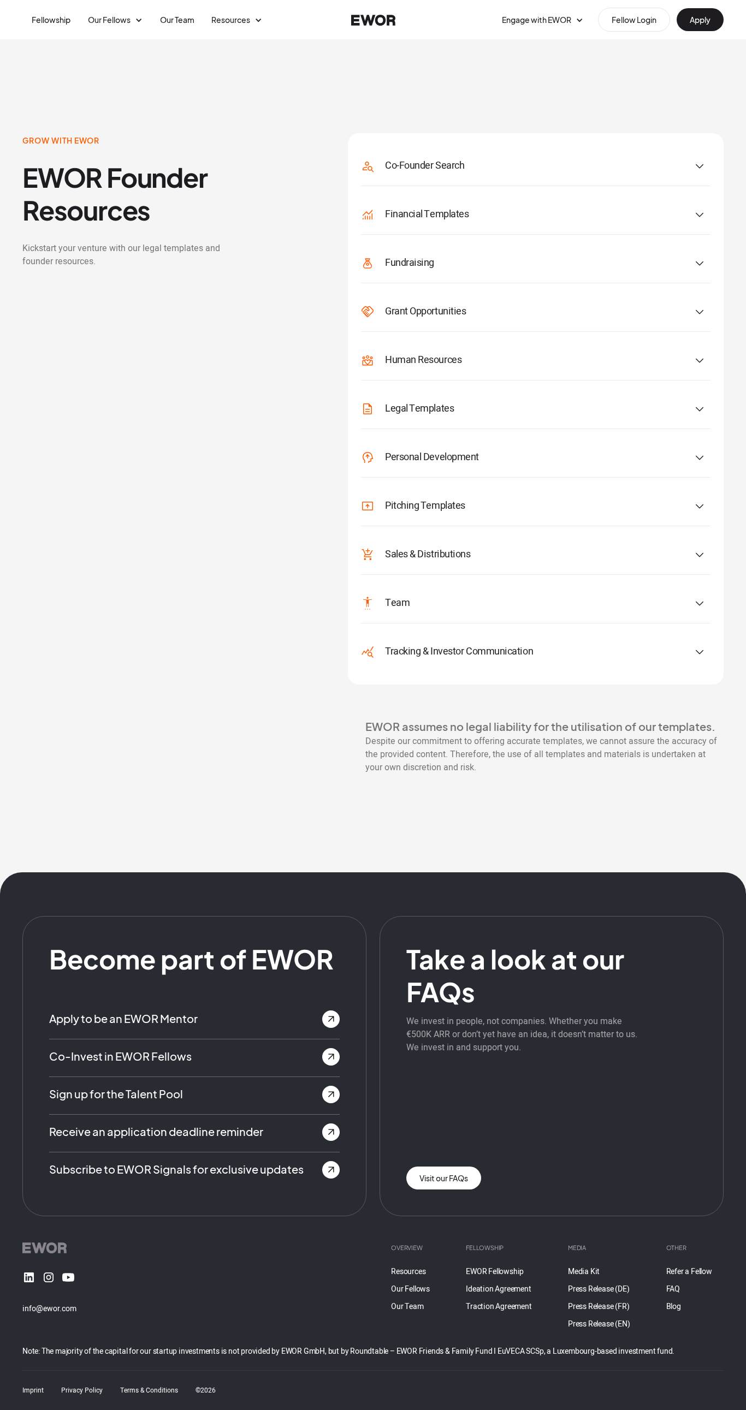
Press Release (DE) (598, 1289)
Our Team (177, 20)
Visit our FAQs (443, 1178)
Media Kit (584, 1271)
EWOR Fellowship (495, 1271)
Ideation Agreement (498, 1289)
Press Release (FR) (598, 1306)
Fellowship (51, 20)
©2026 (206, 1390)
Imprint (33, 1390)
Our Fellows (410, 1289)
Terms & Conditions (149, 1390)
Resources (408, 1271)
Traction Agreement (498, 1306)
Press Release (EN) (599, 1324)
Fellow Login (634, 20)
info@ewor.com (49, 1308)
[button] (115, 20)
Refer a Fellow (689, 1271)
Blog (673, 1306)
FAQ (673, 1289)
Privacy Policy (82, 1390)
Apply (700, 20)
